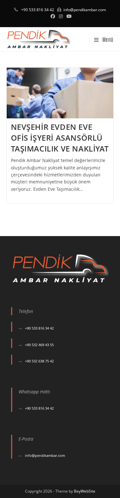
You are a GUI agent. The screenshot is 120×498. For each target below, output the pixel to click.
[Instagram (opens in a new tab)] (61, 16)
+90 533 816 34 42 (39, 328)
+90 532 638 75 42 (39, 361)
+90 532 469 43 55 (39, 344)
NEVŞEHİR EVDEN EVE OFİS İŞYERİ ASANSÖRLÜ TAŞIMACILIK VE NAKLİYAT (60, 137)
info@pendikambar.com (84, 9)
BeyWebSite (84, 491)
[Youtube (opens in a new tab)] (68, 16)
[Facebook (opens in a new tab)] (53, 16)
